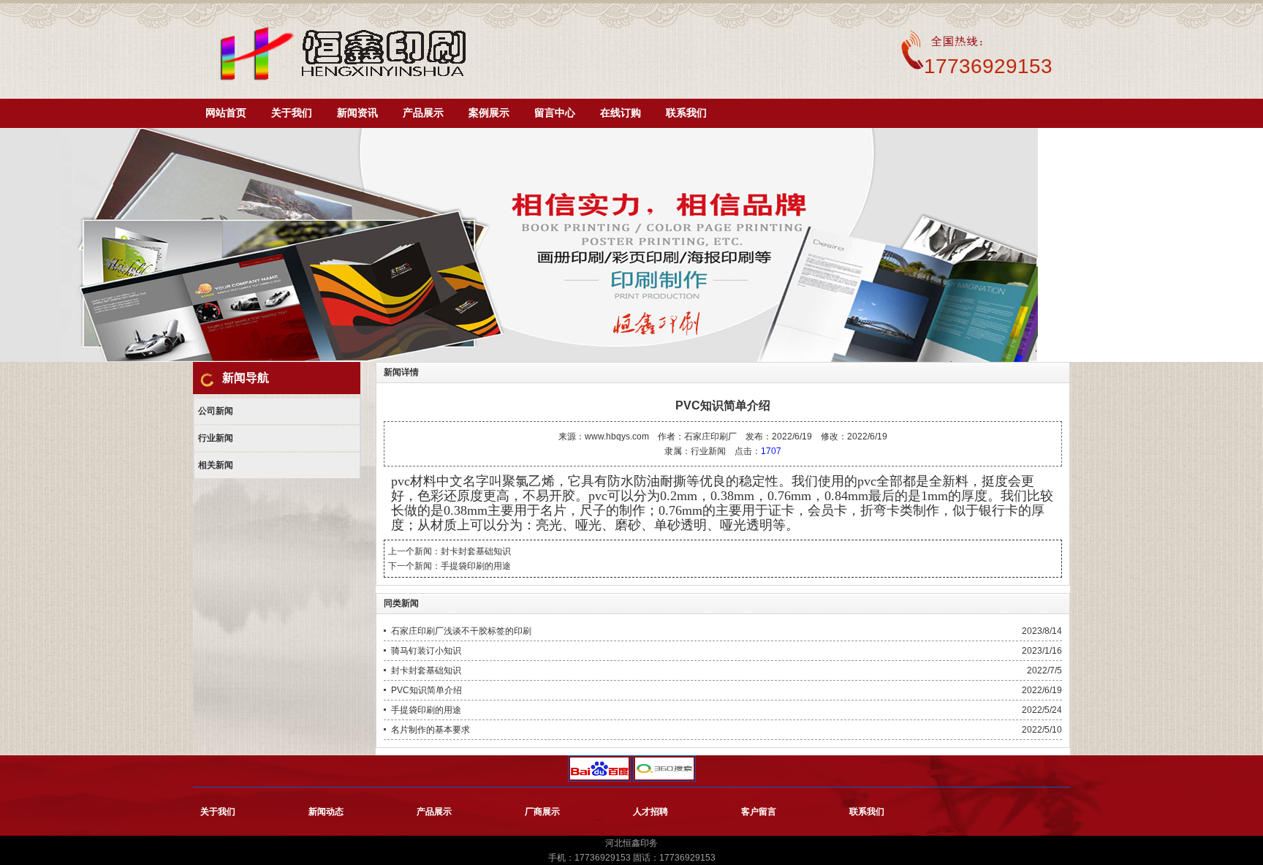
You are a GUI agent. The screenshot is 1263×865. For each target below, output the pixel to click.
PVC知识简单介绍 (426, 690)
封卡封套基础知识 (476, 551)
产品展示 (423, 112)
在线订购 (620, 112)
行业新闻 (215, 438)
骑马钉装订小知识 (426, 651)
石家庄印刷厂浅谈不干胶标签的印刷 (461, 631)
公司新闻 (215, 411)
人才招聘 (650, 812)
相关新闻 (215, 465)
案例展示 (489, 112)
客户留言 (758, 812)
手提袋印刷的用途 (476, 566)
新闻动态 (326, 812)
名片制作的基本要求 (430, 730)
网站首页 (225, 112)
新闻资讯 (357, 112)
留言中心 (554, 112)
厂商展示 (542, 812)
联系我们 (686, 112)
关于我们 (291, 112)
